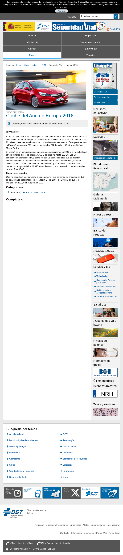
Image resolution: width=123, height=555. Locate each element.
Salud (12, 465)
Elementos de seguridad (75, 458)
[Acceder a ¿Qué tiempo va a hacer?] (105, 332)
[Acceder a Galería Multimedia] (105, 206)
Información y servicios (82, 533)
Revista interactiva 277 (106, 286)
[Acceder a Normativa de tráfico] (105, 372)
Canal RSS (115, 29)
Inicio (18, 65)
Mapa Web (101, 533)
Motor (32, 55)
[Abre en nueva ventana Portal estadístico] (51, 492)
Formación (68, 471)
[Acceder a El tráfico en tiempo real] (105, 181)
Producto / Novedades (34, 192)
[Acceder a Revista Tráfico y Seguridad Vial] (79, 26)
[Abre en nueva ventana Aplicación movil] (32, 492)
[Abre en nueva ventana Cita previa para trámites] (13, 492)
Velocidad (68, 465)
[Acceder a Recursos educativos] (105, 124)
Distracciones (69, 446)
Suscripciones (98, 525)
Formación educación (91, 42)
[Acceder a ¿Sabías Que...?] (105, 258)
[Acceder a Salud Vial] (105, 312)
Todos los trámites (104, 276)
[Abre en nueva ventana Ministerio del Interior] (19, 26)
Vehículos (68, 452)
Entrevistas (91, 48)
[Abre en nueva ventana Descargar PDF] (102, 76)
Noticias (32, 35)
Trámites (90, 55)
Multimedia (32, 42)
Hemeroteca (99, 103)
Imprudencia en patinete (104, 158)
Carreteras (14, 458)
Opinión (32, 48)
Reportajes (91, 35)
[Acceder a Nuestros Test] (105, 222)
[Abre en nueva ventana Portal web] (90, 492)
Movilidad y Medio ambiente (23, 440)
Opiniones (63, 525)
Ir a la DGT (72, 17)
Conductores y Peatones (21, 471)
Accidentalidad (16, 434)
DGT (65, 434)
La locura (105, 148)
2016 (44, 65)
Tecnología (68, 440)
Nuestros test (102, 272)
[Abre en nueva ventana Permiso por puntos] (109, 492)
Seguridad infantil (18, 477)
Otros (65, 477)
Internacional (113, 525)
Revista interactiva (102, 97)
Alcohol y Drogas (17, 446)
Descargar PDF (100, 92)
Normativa (14, 452)
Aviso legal (114, 533)
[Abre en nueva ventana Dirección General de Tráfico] (43, 26)
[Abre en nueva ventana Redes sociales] (71, 492)
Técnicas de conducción (107, 296)
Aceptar (62, 11)
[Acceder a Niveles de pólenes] (105, 352)
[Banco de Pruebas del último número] (105, 242)
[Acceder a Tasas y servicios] (105, 411)
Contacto (64, 533)
